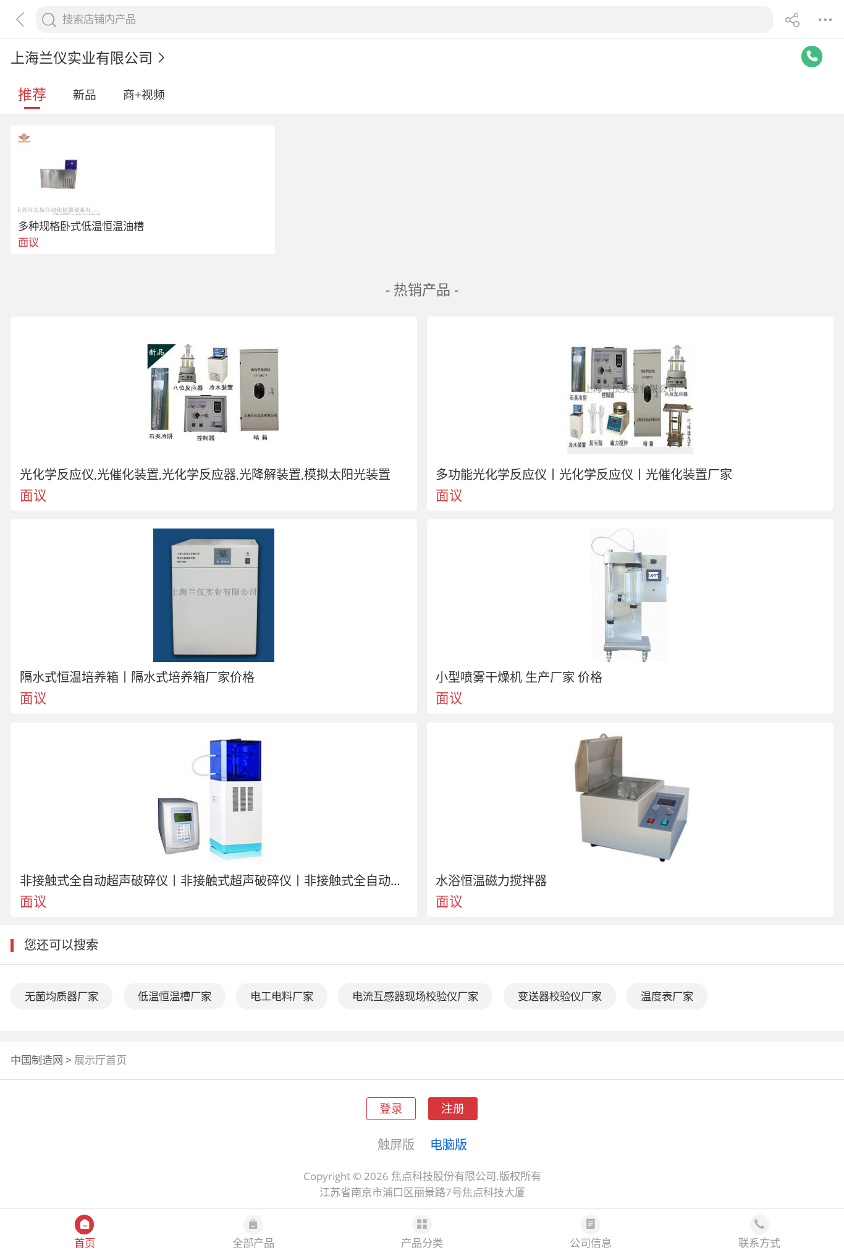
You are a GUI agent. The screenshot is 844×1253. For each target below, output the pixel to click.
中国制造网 (37, 1060)
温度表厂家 (667, 996)
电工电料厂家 (281, 996)
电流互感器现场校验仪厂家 (415, 996)
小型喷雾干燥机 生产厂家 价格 (519, 677)
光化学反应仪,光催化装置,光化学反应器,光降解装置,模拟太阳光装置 (205, 474)
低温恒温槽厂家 (174, 996)
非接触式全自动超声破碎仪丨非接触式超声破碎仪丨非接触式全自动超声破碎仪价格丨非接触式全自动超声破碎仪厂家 (214, 880)
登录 (391, 1108)
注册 (453, 1108)
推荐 (32, 94)
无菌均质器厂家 (61, 996)
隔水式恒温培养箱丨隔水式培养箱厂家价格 (137, 677)
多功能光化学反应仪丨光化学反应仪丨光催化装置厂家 (584, 474)
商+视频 (144, 94)
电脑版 (448, 1144)
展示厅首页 (100, 1060)
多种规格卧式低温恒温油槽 (81, 226)
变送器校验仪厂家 (560, 996)
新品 (84, 94)
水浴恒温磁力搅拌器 (491, 880)
